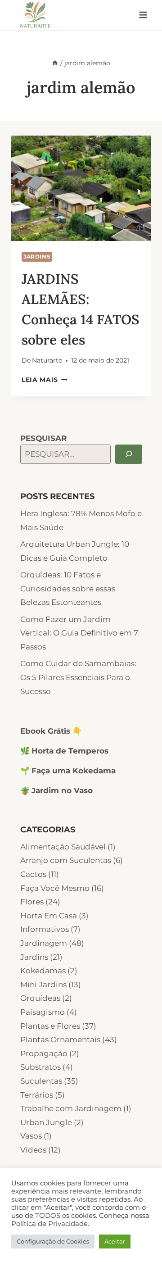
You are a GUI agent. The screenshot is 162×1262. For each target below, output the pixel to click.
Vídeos (33, 1149)
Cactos (33, 874)
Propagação (44, 1053)
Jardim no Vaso (62, 790)
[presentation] (81, 188)
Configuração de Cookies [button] (53, 1241)
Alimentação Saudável (63, 846)
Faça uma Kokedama (74, 770)
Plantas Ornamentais (60, 1039)
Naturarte (47, 360)
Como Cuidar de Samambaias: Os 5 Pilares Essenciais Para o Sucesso (78, 677)
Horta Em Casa (48, 915)
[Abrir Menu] (143, 15)
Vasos (31, 1135)
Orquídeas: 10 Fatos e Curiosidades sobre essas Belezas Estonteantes (67, 588)
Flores (32, 901)
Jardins (36, 256)
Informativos (44, 929)
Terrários (36, 1094)
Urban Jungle (46, 1122)
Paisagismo (42, 1012)
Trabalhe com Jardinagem (71, 1108)
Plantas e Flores (50, 1025)
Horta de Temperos (70, 750)
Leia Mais (45, 379)
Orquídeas (40, 998)
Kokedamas (43, 970)
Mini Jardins (43, 984)
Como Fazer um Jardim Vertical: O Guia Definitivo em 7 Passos (79, 633)
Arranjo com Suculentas (65, 860)
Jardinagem (43, 943)
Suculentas (41, 1080)
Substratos (40, 1066)
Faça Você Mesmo (55, 888)
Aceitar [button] (114, 1241)
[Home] (55, 63)
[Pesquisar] (128, 454)
